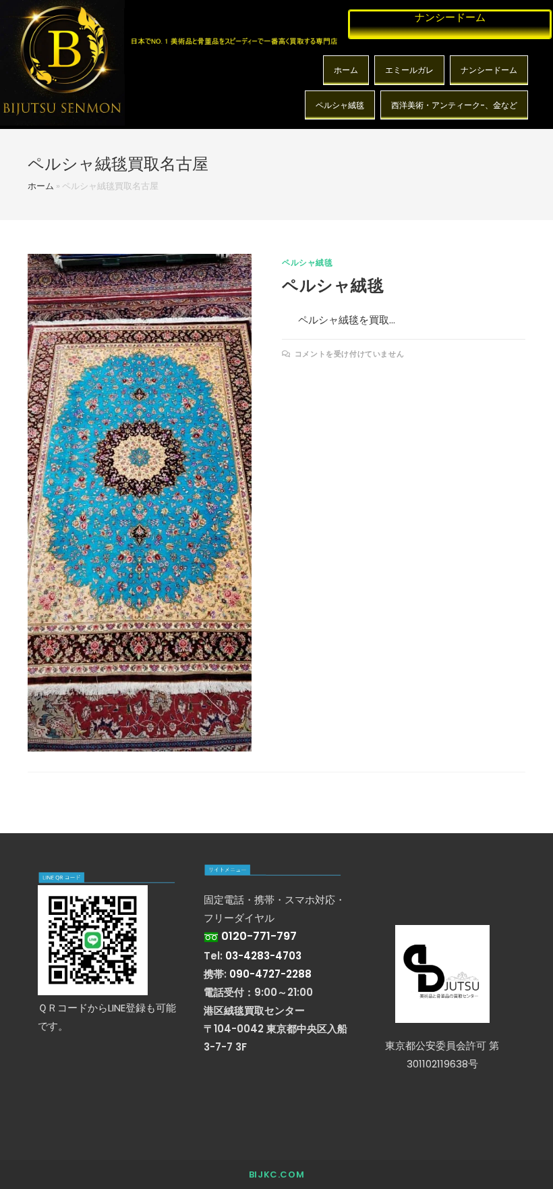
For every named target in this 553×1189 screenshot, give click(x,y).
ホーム (346, 70)
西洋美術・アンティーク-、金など (454, 105)
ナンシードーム (489, 70)
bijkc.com (276, 1174)
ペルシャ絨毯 (340, 105)
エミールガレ (409, 70)
